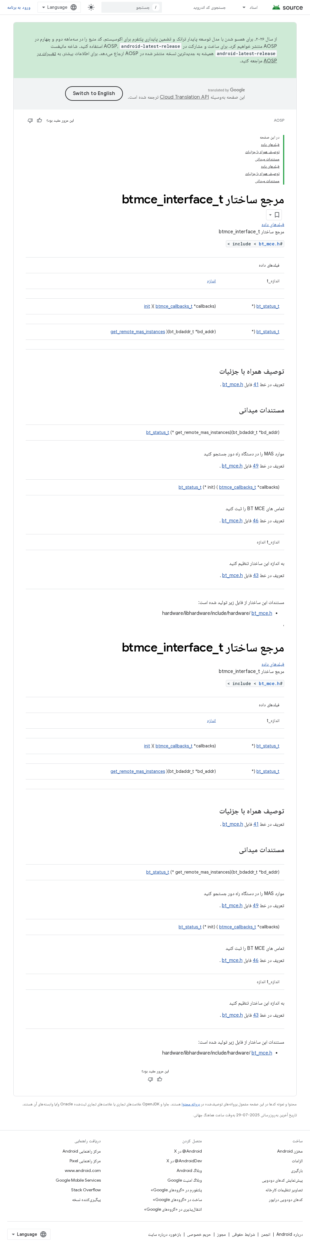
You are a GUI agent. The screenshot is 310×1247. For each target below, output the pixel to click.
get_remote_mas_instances (137, 331)
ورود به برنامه (18, 7)
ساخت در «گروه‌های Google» (177, 1199)
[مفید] (39, 120)
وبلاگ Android (189, 1170)
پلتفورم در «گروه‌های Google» (176, 1190)
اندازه (211, 281)
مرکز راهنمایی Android (81, 1151)
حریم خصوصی (199, 1234)
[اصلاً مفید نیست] (30, 120)
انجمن (265, 1234)
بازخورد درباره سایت (164, 1234)
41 (256, 385)
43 (256, 576)
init (147, 306)
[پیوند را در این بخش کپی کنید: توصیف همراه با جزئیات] (213, 372)
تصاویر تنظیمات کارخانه (284, 1190)
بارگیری (297, 1170)
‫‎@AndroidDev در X (184, 1160)
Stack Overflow (86, 1190)
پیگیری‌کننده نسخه (86, 1199)
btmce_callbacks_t (174, 306)
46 (256, 521)
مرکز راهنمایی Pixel (85, 1160)
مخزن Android (290, 1151)
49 (256, 466)
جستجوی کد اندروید (209, 7)
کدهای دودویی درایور (286, 1199)
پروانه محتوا (191, 1104)
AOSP (279, 120)
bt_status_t (267, 306)
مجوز (221, 1234)
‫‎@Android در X (188, 1151)
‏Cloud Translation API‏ (184, 97)
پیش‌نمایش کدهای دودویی (282, 1180)
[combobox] (131, 7)
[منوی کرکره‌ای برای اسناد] (241, 7)
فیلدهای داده (273, 225)
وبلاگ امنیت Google (184, 1180)
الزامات (297, 1160)
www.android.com (83, 1170)
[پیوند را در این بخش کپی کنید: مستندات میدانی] (233, 410)
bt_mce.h (269, 244)
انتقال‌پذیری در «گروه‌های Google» (173, 1209)
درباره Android (289, 1234)
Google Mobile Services (78, 1180)
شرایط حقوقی (243, 1234)
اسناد (253, 7)
